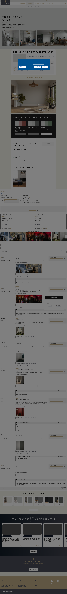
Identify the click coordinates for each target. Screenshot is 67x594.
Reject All (45, 66)
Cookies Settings (22, 66)
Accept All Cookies (37, 66)
